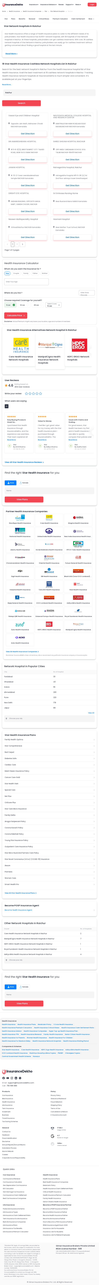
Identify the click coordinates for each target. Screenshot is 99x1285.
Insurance (33, 5)
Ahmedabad (9, 692)
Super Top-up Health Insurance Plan (63, 1031)
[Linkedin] (15, 1078)
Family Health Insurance (53, 1034)
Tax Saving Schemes (10, 1121)
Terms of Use (55, 1108)
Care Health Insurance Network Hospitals (21, 358)
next (22, 244)
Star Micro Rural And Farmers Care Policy (22, 853)
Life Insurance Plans (10, 1225)
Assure (7, 865)
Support (69, 5)
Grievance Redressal (58, 1099)
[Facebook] (3, 1078)
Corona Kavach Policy (14, 827)
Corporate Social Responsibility (13, 1158)
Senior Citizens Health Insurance (55, 1202)
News (77, 5)
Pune (6, 697)
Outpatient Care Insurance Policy (19, 846)
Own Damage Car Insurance (13, 1192)
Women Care (10, 878)
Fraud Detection (56, 1102)
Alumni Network (7, 1151)
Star (6, 19)
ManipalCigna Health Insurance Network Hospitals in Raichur (29, 939)
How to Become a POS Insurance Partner (57, 1222)
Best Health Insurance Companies (55, 1182)
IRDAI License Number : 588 (69, 1248)
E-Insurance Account (58, 1115)
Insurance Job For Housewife (53, 1228)
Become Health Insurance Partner (55, 1215)
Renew (61, 5)
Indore (7, 687)
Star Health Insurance (10, 1050)
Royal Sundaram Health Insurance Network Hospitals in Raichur (30, 949)
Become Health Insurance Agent (18, 910)
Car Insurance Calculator (12, 1182)
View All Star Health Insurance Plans (20, 893)
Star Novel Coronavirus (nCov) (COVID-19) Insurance (27, 859)
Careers (5, 1155)
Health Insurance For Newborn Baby (16, 1041)
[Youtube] (7, 1078)
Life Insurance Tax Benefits (12, 1228)
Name (9, 490)
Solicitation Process (9, 1148)
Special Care (10, 790)
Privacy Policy (56, 1095)
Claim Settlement (78, 19)
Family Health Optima (14, 739)
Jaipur (6, 708)
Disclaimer (6, 1141)
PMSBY (60, 1053)
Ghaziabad (8, 682)
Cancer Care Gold (12, 777)
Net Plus (8, 796)
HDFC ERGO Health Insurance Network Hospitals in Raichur (28, 944)
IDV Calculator (8, 1189)
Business (5, 1115)
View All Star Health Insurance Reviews (23, 462)
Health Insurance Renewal (31, 1034)
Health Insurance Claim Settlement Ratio (77, 1027)
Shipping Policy (56, 1105)
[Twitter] (20, 1078)
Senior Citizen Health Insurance (77, 1034)
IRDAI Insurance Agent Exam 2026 (55, 1225)
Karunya (36, 1056)
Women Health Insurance (37, 1037)
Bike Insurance (7, 1099)
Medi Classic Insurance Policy (17, 771)
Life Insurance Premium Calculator (15, 1232)
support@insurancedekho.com (21, 1083)
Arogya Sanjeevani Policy (15, 821)
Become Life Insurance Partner (54, 1219)
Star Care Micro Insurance (16, 809)
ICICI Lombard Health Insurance (15, 1053)
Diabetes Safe (11, 758)
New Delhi (8, 702)
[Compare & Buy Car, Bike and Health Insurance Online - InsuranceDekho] (12, 5)
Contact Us (6, 1132)
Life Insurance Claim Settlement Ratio (16, 1215)
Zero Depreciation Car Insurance (15, 1185)
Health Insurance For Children (60, 1037)
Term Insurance (8, 1108)
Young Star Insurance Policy (16, 840)
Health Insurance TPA (10, 1034)
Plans (13, 19)
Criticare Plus (10, 802)
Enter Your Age (12, 282)
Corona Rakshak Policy (14, 834)
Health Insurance (8, 1024)
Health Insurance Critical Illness (46, 1027)
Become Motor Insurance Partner (55, 1212)
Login (92, 5)
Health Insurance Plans (27, 1024)
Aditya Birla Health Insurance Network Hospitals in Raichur (28, 954)
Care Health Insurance (30, 1050)
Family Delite (10, 815)
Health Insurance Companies (35, 1031)
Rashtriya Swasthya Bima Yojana (43, 1053)
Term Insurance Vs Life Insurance (15, 1219)
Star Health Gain (11, 783)
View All (91, 713)
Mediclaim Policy (44, 1024)
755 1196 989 (12, 1085)
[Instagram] (11, 1078)
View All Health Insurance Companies (21, 651)
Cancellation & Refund (59, 1112)
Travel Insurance (8, 1118)
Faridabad (8, 676)
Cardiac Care (10, 765)
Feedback (5, 1135)
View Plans (22, 499)
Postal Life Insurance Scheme (13, 1209)
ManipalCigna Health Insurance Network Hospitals (49, 359)
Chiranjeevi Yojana (72, 1053)
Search (21, 103)
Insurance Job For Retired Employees (56, 1235)
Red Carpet (9, 752)
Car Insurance (7, 1095)
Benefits (22, 19)
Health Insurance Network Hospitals (46, 1041)
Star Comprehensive (13, 746)
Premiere (8, 872)
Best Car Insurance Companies (14, 1198)
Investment (6, 1112)
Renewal (32, 19)
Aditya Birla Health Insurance (76, 1050)
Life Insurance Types (10, 1212)
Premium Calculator (60, 19)
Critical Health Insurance (52, 1192)
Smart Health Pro (12, 884)
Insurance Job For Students (53, 1232)
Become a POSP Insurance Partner (55, 1209)
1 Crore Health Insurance (63, 1024)
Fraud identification (9, 1138)
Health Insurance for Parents (13, 1037)
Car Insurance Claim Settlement (15, 1195)
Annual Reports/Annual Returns (13, 1145)
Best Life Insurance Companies (14, 1222)
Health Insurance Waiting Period (76, 1041)
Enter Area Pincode (85, 293)
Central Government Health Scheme (16, 1056)
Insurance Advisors (47, 5)
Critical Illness (44, 19)
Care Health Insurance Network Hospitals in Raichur (25, 933)
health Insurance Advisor (12, 1031)
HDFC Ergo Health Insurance (52, 1050)
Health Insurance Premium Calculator (17, 1027)
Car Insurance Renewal (11, 1179)
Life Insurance (7, 1105)
